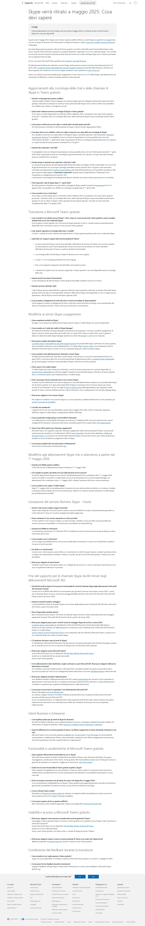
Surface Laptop (11, 891)
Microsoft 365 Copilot (78, 904)
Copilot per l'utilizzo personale (15, 897)
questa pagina (83, 679)
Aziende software (100, 909)
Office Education (56, 901)
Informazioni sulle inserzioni (102, 922)
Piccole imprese (76, 911)
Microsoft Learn (100, 891)
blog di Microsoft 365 (93, 804)
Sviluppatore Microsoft (101, 887)
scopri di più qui (93, 70)
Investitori (119, 901)
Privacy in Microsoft (122, 897)
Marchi (90, 922)
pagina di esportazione (62, 170)
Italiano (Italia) (14, 919)
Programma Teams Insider (52, 793)
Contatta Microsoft (59, 922)
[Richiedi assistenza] (130, 2)
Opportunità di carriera (123, 887)
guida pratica (54, 841)
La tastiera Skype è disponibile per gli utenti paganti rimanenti (60, 68)
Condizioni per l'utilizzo (80, 922)
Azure (73, 894)
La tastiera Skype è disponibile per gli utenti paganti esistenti (54, 343)
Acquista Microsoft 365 (88, 3)
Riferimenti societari (46, 922)
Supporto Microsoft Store (36, 894)
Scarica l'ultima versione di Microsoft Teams (48, 632)
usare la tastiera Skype (73, 387)
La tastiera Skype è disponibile (103, 359)
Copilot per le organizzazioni (14, 894)
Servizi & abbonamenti (54, 692)
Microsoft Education (57, 887)
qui (91, 523)
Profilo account (34, 887)
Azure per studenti (57, 913)
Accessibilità (120, 904)
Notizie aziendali (121, 894)
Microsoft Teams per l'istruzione (60, 894)
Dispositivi (64, 3)
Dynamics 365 (76, 897)
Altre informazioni (85, 762)
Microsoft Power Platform (102, 906)
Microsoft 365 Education (58, 897)
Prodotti (54, 3)
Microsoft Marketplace (101, 903)
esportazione (99, 185)
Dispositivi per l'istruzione (58, 891)
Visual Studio (99, 913)
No (93, 876)
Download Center (34, 891)
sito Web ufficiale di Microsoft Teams (80, 653)
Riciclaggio (33, 904)
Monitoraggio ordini (35, 901)
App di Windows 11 (12, 908)
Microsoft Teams (76, 908)
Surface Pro (10, 887)
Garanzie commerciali (36, 908)
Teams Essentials (77, 433)
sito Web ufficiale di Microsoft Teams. (80, 826)
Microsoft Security (77, 891)
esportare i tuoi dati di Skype (75, 61)
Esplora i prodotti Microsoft (14, 904)
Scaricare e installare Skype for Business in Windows (83, 724)
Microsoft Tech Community (102, 899)
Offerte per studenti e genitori (60, 909)
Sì (80, 876)
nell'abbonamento (97, 671)
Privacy (69, 922)
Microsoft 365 (39, 3)
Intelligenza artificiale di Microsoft (81, 887)
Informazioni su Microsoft (123, 891)
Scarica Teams (88, 346)
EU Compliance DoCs (117, 922)
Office (47, 3)
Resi (31, 897)
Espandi (73, 3)
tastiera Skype (105, 423)
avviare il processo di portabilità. (44, 402)
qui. (65, 446)
